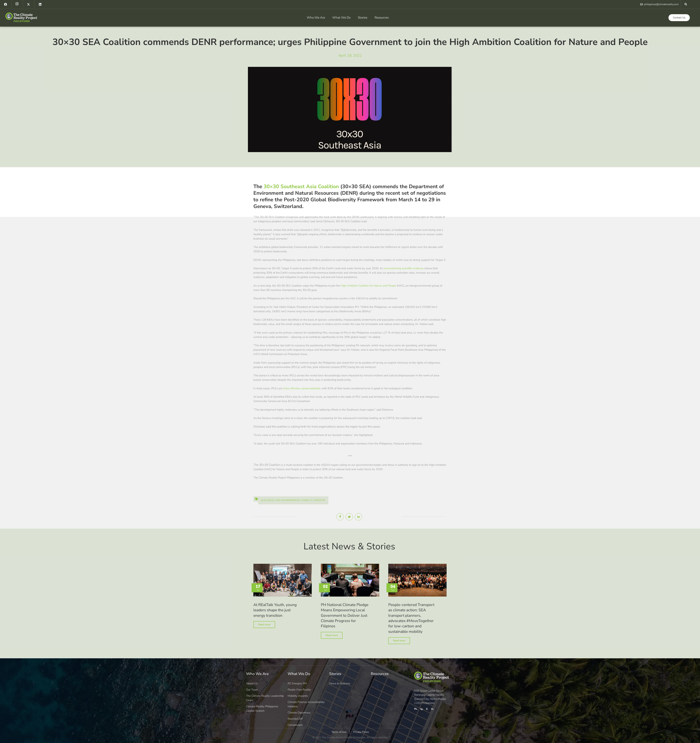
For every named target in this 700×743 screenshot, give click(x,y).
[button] (685, 4)
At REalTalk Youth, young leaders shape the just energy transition (275, 610)
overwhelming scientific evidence (404, 268)
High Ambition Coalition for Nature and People (368, 285)
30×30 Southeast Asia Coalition (301, 186)
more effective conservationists (301, 388)
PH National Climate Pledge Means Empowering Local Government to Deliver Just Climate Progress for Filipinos (344, 615)
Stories (362, 17)
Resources (382, 17)
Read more (264, 624)
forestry (319, 500)
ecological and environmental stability (286, 500)
